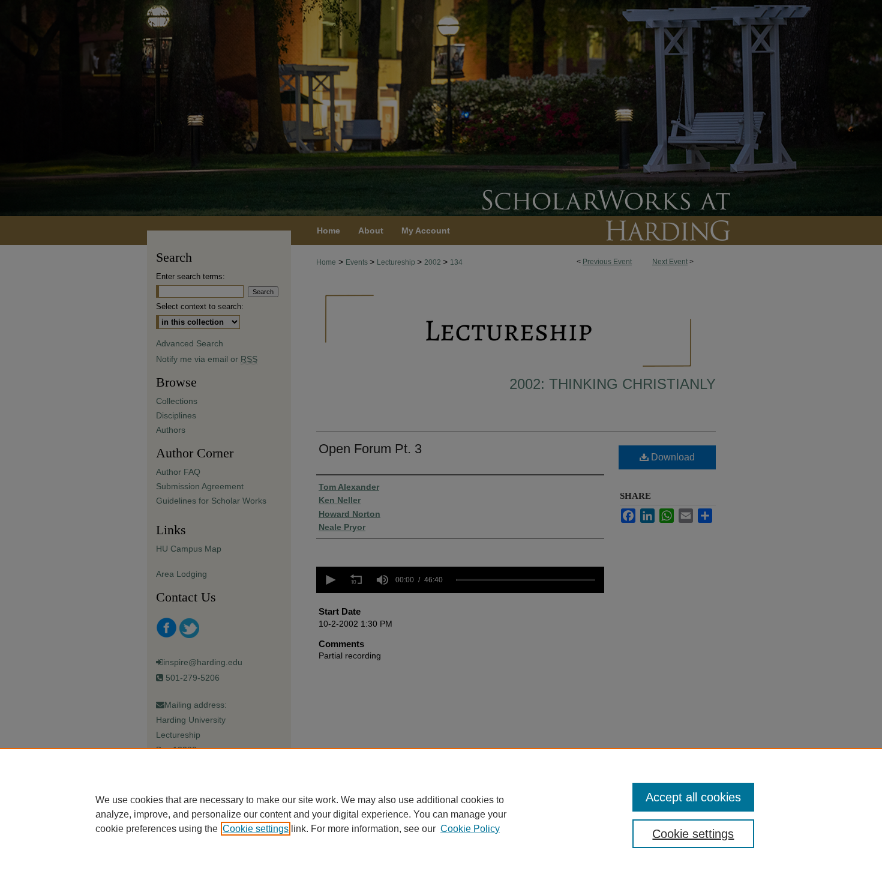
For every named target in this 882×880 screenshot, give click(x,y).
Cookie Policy (470, 829)
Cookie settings (256, 829)
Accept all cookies (693, 797)
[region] (441, 814)
